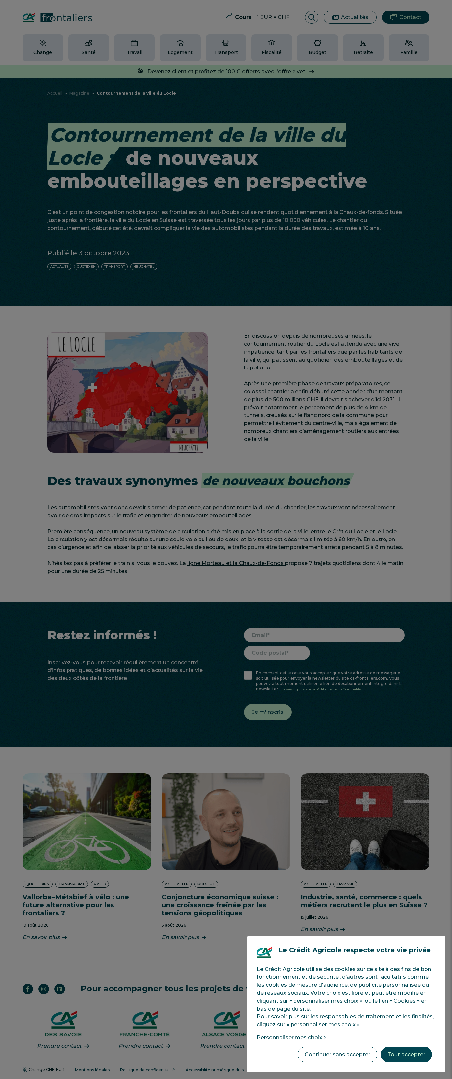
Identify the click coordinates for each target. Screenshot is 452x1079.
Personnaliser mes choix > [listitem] (292, 1037)
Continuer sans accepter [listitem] (337, 1054)
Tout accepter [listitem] (406, 1054)
